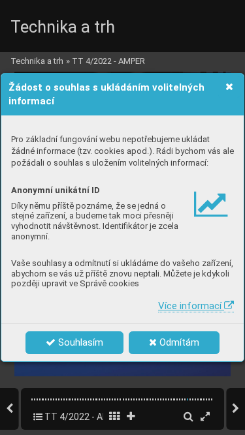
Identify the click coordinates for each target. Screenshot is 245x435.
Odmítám (178, 342)
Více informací (191, 306)
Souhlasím (79, 342)
